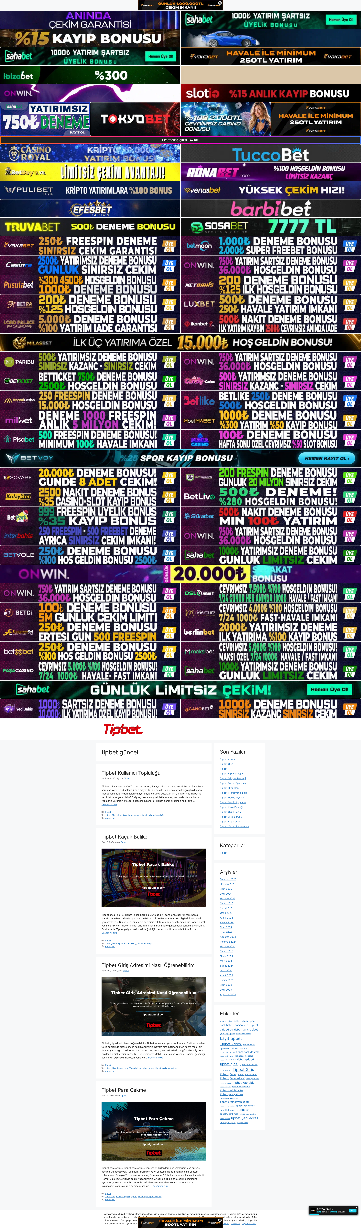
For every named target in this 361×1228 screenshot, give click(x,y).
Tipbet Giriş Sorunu (231, 816)
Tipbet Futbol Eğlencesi (233, 783)
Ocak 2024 (226, 970)
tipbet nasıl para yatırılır (166, 1068)
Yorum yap (110, 818)
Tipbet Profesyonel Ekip (233, 792)
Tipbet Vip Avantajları (232, 773)
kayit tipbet (231, 1038)
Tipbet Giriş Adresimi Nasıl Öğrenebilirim (148, 965)
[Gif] (180, 342)
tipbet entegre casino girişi (117, 1196)
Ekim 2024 (226, 927)
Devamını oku (109, 804)
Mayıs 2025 (226, 903)
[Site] (90, 245)
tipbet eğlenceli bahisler (116, 815)
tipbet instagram (226, 1083)
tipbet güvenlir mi (252, 1079)
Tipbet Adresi (227, 759)
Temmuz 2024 (228, 941)
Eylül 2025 (226, 893)
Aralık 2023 (226, 975)
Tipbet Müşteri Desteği (233, 778)
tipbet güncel (134, 815)
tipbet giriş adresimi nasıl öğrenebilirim (123, 1068)
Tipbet (108, 812)
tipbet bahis (249, 1044)
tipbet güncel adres (247, 1074)
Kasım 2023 (227, 980)
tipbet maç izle (225, 1087)
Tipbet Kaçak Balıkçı (125, 837)
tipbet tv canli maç (229, 1114)
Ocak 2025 (226, 913)
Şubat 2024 (226, 965)
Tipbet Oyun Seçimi (231, 812)
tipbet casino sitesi (244, 1056)
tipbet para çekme (152, 1196)
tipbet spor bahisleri (246, 1105)
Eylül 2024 (226, 932)
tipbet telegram (227, 1110)
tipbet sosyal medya (227, 1106)
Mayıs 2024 (226, 951)
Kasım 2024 (227, 922)
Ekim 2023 (226, 985)
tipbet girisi (229, 1064)
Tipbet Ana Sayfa (230, 821)
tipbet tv (243, 1110)
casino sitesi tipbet (246, 1025)
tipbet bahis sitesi (229, 1048)
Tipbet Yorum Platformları (234, 826)
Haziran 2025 (227, 898)
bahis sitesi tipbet (245, 1021)
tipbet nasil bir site (231, 1090)
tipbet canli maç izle (227, 1052)
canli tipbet (227, 1025)
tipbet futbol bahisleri (228, 1060)
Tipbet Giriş (226, 764)
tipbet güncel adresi (232, 1078)
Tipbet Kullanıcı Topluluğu (131, 773)
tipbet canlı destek (247, 1052)
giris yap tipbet (227, 1033)
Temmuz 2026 (228, 879)
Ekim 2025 (226, 889)
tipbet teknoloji (144, 943)
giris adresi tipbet (230, 1029)
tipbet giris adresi (247, 1059)
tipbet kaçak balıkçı (127, 943)
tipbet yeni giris (227, 1122)
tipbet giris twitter (248, 1064)
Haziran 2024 (227, 946)
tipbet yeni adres (244, 1118)
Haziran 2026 (227, 884)
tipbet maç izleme (241, 1086)
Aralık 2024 (226, 917)
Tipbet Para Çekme (124, 1090)
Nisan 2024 (226, 956)
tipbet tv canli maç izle (247, 1114)
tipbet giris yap (225, 1070)
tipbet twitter (225, 1119)
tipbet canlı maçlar (226, 1056)
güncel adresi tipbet (243, 1034)
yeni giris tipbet (242, 1123)
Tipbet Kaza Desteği (231, 807)
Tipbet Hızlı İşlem (229, 788)
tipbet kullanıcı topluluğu (152, 815)
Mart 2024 (226, 961)
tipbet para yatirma (231, 1094)
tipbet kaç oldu (244, 1082)
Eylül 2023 (226, 989)
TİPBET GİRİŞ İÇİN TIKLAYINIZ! (180, 140)
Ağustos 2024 (228, 937)
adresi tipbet (226, 1021)
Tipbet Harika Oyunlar (232, 797)
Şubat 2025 (226, 908)
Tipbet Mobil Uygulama (233, 802)
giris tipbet (250, 1029)
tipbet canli (243, 1049)
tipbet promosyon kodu (234, 1101)
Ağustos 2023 (228, 994)
